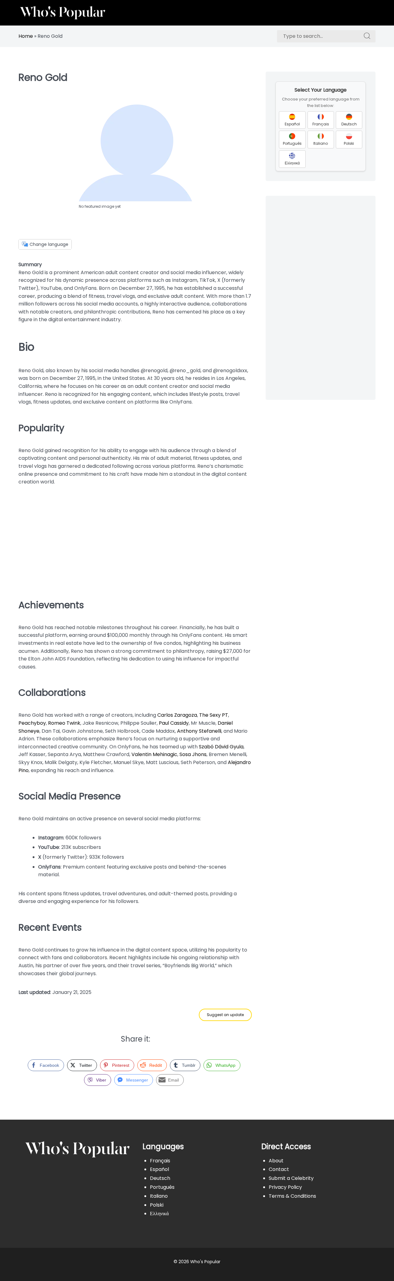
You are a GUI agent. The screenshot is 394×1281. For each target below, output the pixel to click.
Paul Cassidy (174, 723)
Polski (156, 1204)
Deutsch (160, 1178)
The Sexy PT (213, 715)
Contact (279, 1169)
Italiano (159, 1196)
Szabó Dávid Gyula (221, 746)
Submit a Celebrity (291, 1178)
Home (25, 36)
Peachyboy (32, 723)
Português (162, 1187)
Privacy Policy (285, 1187)
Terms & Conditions (292, 1196)
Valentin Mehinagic (154, 754)
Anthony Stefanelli (199, 731)
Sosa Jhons (193, 754)
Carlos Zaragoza (177, 715)
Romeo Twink (64, 723)
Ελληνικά (159, 1213)
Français (160, 1160)
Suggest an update (225, 1014)
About (276, 1160)
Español (159, 1169)
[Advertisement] (135, 540)
